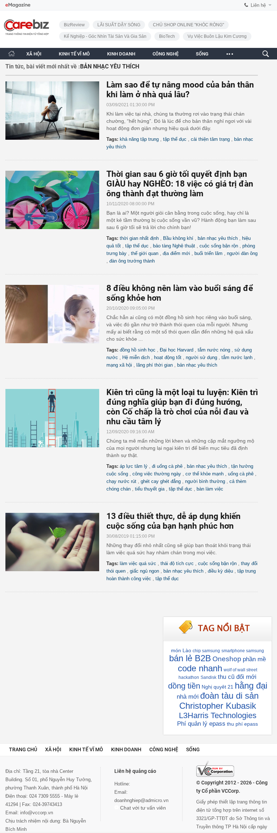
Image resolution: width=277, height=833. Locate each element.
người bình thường (205, 481)
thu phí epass (242, 724)
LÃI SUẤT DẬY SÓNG (118, 24)
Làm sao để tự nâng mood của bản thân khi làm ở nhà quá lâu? (180, 89)
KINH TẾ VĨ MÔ (74, 54)
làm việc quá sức (138, 563)
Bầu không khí (178, 238)
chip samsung (206, 650)
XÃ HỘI (33, 54)
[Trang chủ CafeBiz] (11, 53)
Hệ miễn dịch (136, 357)
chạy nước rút (121, 481)
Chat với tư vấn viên (142, 808)
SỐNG (202, 54)
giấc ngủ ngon (144, 571)
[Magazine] (17, 5)
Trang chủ (23, 749)
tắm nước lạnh (236, 357)
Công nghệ (163, 749)
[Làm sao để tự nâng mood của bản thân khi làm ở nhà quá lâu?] (55, 110)
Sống (193, 749)
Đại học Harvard (176, 350)
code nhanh (200, 668)
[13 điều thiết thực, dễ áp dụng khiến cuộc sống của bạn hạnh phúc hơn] (55, 542)
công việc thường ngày (156, 473)
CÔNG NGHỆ (166, 54)
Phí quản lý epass (201, 723)
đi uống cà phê (167, 466)
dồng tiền (184, 685)
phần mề (254, 659)
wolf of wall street (240, 669)
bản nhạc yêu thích (218, 238)
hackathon (189, 677)
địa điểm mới (176, 253)
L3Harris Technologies (217, 715)
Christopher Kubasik (217, 706)
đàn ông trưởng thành (132, 261)
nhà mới (188, 696)
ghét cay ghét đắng (161, 481)
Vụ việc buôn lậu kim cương (217, 36)
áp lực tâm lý (134, 466)
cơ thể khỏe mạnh (204, 473)
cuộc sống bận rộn (218, 245)
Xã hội (53, 749)
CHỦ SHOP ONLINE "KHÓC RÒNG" (188, 24)
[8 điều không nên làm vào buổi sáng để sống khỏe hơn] (55, 314)
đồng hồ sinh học (137, 350)
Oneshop (226, 659)
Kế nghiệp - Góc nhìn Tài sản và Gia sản (105, 36)
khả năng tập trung (139, 139)
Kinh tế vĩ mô (86, 749)
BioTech (167, 36)
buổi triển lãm (208, 253)
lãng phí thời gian (154, 365)
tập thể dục (174, 139)
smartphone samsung (242, 650)
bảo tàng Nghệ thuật (174, 245)
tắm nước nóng (214, 350)
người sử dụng (201, 357)
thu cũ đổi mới (237, 676)
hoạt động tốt (167, 357)
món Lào (181, 650)
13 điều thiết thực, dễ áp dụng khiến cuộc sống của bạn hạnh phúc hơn (173, 521)
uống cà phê (241, 473)
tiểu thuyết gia (149, 489)
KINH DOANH (121, 54)
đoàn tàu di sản (229, 695)
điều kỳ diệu (220, 571)
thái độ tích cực (177, 563)
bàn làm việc (210, 489)
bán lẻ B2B (190, 658)
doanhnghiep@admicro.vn (141, 800)
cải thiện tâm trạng (210, 139)
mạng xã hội (119, 365)
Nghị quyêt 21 (217, 687)
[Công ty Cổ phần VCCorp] (215, 769)
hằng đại (251, 685)
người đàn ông (242, 253)
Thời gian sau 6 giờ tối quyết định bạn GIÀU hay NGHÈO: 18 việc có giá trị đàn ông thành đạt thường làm (179, 183)
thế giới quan (144, 253)
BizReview (74, 24)
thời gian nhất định (139, 238)
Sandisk (208, 677)
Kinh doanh (126, 749)
